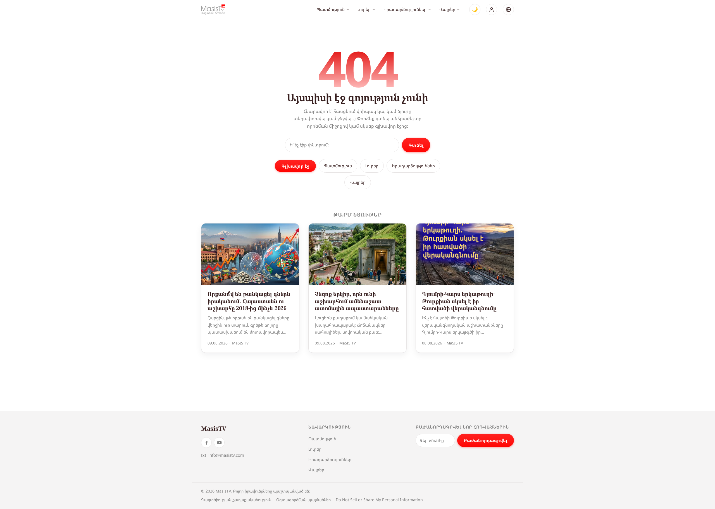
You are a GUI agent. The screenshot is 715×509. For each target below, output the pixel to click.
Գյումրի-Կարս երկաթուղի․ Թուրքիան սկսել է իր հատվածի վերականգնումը (459, 301)
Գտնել (416, 145)
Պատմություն (331, 9)
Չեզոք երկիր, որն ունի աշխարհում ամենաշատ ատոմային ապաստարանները (357, 301)
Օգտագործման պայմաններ (303, 499)
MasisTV (213, 428)
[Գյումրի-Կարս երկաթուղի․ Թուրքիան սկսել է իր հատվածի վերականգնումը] (465, 254)
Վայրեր (447, 9)
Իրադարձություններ (404, 9)
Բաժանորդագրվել (485, 440)
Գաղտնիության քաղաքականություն (236, 499)
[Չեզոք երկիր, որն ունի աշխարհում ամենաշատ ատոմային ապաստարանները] (357, 254)
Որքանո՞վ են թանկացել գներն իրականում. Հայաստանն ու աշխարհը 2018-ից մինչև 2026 (249, 301)
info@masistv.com (222, 455)
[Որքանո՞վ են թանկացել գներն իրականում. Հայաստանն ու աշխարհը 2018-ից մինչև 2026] (250, 254)
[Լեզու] (508, 9)
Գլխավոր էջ (295, 166)
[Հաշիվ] (491, 9)
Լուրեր (364, 9)
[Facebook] (206, 442)
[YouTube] (219, 442)
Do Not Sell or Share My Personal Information (379, 499)
